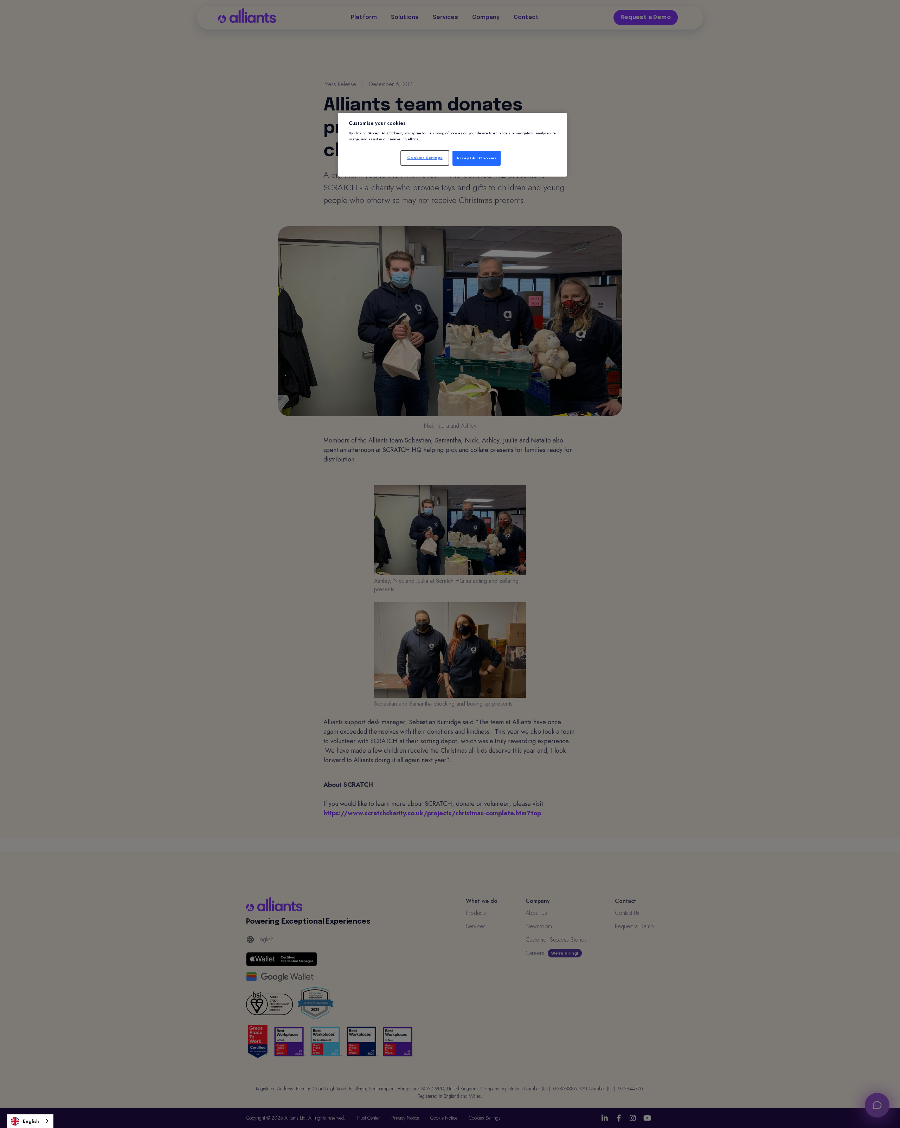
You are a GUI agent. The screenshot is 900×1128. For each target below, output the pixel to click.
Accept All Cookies (476, 158)
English (31, 1121)
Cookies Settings (425, 157)
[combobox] (30, 1121)
